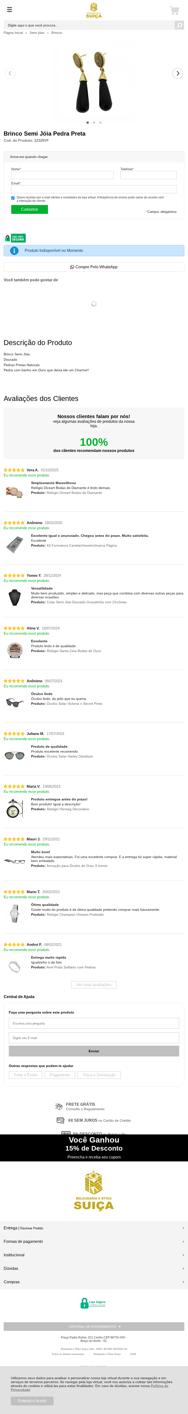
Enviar (94, 1051)
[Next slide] (177, 73)
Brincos (56, 33)
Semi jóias (38, 33)
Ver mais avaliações (93, 985)
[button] (87, 122)
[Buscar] (179, 25)
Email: (16, 183)
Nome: (16, 169)
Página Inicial (14, 33)
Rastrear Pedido (31, 1228)
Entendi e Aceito (32, 1401)
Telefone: (127, 169)
